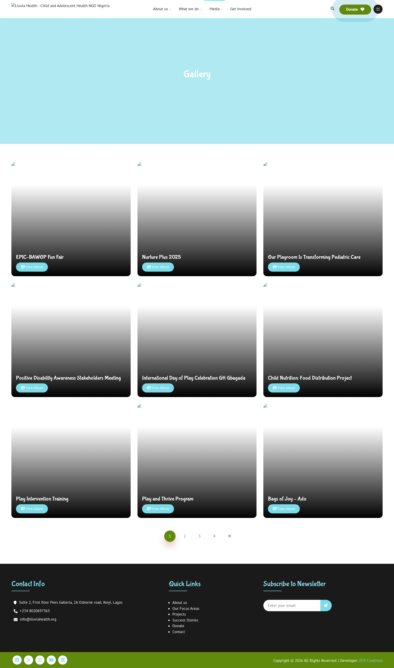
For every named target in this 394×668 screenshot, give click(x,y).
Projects (179, 614)
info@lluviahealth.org (38, 619)
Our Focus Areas (185, 608)
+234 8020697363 (35, 610)
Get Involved (240, 8)
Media (215, 8)
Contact (178, 631)
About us (160, 8)
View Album (34, 267)
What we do (189, 8)
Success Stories (185, 620)
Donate (178, 625)
